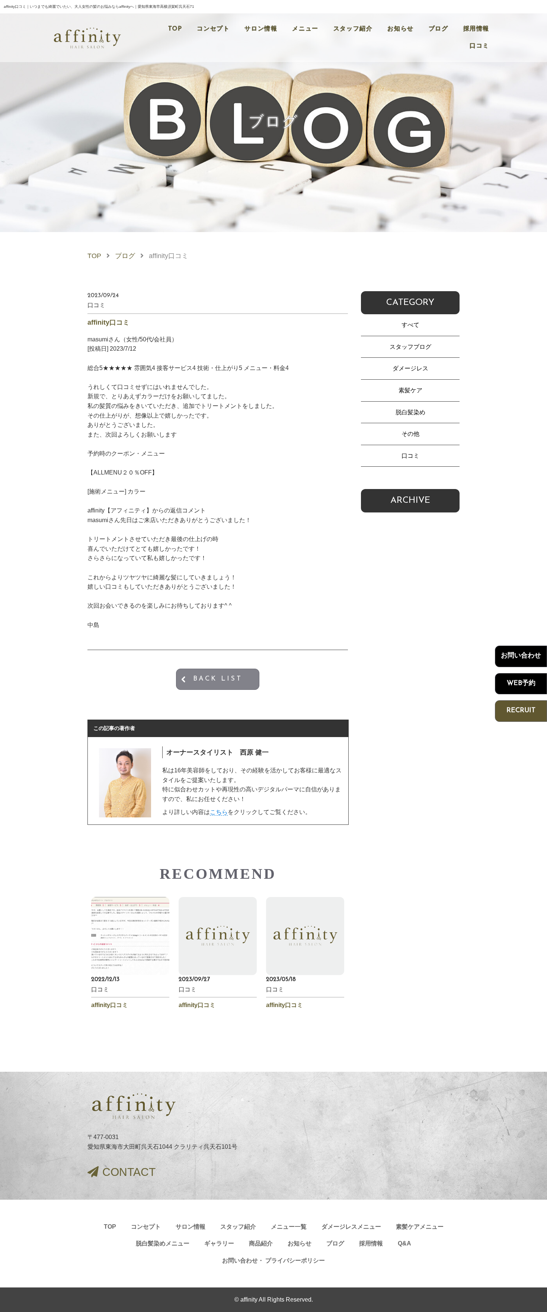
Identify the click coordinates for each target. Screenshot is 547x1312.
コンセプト (213, 29)
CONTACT (129, 1172)
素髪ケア (410, 390)
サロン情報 (260, 29)
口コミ (479, 46)
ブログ (438, 29)
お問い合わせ (521, 656)
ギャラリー (219, 1243)
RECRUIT (520, 710)
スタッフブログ (410, 347)
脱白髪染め (410, 412)
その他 (410, 434)
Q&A (404, 1243)
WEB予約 (521, 683)
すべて (410, 325)
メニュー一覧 (289, 1226)
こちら (219, 812)
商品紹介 (261, 1243)
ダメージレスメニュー (351, 1226)
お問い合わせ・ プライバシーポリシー (273, 1260)
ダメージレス (410, 368)
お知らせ (400, 29)
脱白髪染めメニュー (162, 1243)
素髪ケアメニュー (420, 1226)
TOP (175, 29)
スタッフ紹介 (353, 29)
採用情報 (476, 29)
